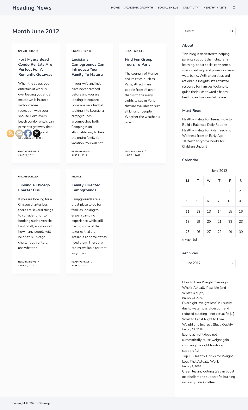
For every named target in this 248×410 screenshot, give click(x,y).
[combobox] (205, 31)
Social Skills (168, 7)
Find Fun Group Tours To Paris (138, 62)
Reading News (32, 8)
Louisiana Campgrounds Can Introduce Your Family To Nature (87, 67)
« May (186, 240)
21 (219, 221)
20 (209, 221)
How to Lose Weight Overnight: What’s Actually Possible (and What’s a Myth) (205, 287)
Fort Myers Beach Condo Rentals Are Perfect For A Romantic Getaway (35, 67)
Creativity (191, 7)
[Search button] (231, 31)
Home (115, 7)
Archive (76, 176)
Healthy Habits (214, 7)
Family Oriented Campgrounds (86, 187)
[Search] (234, 7)
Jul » (196, 240)
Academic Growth (138, 7)
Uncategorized (28, 51)
